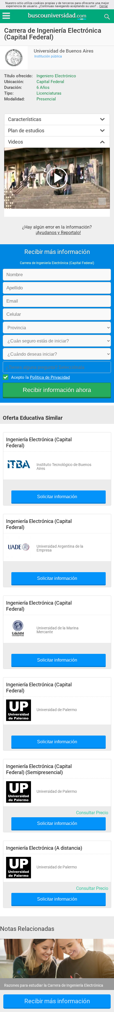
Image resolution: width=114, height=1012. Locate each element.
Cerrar (103, 6)
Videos (15, 142)
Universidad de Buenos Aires (64, 51)
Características (24, 119)
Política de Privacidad (50, 377)
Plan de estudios (26, 130)
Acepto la (40, 377)
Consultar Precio (92, 812)
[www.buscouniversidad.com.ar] (57, 18)
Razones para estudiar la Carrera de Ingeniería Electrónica (53, 985)
